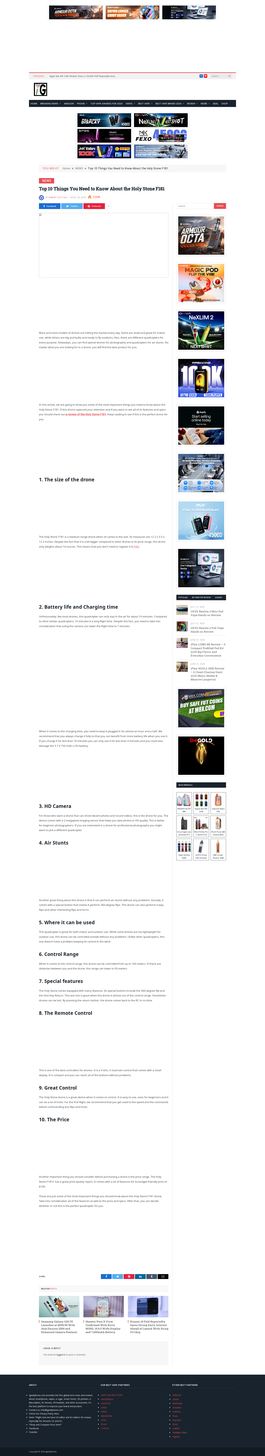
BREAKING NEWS (49, 103)
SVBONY (177, 1395)
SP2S (103, 1420)
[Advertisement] (132, 46)
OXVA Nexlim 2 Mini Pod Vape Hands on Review (207, 613)
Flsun (175, 1415)
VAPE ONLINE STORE (112, 1395)
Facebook (34, 1428)
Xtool (175, 1424)
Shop (224, 103)
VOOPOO (105, 1403)
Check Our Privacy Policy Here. (44, 1413)
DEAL (215, 103)
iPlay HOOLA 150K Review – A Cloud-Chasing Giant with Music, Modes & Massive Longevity (208, 674)
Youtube (33, 1432)
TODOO (105, 1428)
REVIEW (191, 103)
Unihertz (177, 1411)
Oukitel (176, 1428)
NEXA (104, 1411)
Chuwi (176, 1399)
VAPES (129, 103)
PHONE (81, 103)
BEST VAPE (144, 103)
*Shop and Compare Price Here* (45, 1424)
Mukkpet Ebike (180, 1432)
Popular (183, 597)
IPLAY (104, 1424)
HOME (34, 103)
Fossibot (177, 1407)
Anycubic (177, 1420)
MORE (204, 103)
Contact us (34, 1409)
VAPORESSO (107, 1399)
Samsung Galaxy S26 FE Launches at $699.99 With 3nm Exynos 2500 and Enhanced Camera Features (59, 1327)
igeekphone (51, 1451)
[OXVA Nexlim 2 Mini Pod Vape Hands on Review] (182, 610)
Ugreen (176, 1436)
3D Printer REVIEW (201, 597)
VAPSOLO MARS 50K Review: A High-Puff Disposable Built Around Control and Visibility (83, 76)
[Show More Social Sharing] (109, 206)
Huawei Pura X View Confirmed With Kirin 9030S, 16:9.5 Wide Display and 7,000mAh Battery (103, 1327)
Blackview (177, 1403)
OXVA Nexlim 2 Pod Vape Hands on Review (207, 629)
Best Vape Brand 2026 (168, 103)
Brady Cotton (58, 197)
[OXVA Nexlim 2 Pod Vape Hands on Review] (182, 626)
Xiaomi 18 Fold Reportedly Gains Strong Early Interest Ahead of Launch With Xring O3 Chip (149, 1327)
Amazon (69, 103)
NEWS (46, 181)
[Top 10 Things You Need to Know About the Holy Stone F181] (103, 245)
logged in (60, 1354)
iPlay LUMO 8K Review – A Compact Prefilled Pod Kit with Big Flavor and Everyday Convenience (208, 650)
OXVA (104, 1407)
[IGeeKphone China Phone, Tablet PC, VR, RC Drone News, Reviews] (40, 89)
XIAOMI (218, 597)
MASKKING (106, 1415)
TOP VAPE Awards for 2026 (106, 103)
